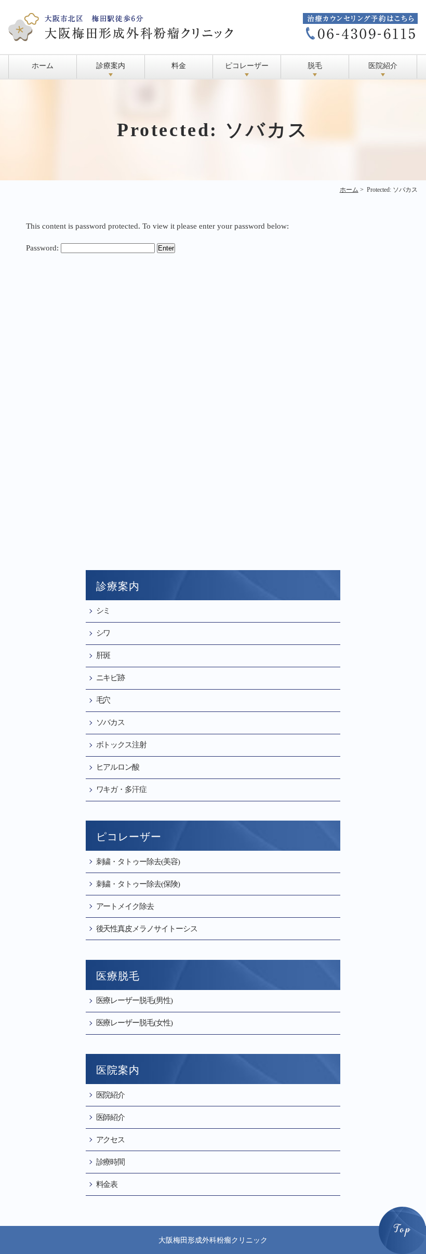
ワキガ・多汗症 (121, 789)
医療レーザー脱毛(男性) (134, 1000)
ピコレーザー (247, 66)
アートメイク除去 (125, 906)
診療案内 (110, 66)
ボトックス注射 (121, 745)
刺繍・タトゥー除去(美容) (138, 861)
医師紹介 (110, 1117)
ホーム (43, 66)
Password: (43, 248)
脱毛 (315, 66)
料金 (178, 66)
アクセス (110, 1140)
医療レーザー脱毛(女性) (134, 1023)
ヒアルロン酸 (118, 767)
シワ (103, 633)
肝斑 (103, 655)
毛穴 (103, 700)
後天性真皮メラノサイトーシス (146, 929)
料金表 (107, 1184)
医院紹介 (382, 66)
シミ (103, 610)
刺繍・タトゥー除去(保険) (138, 884)
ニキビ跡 (110, 678)
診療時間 (110, 1162)
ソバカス (110, 722)
